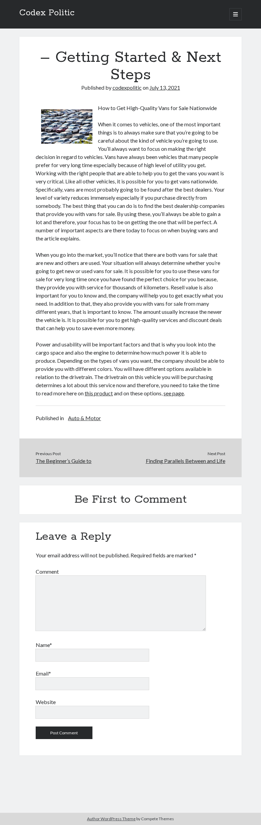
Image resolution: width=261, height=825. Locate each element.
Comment (47, 571)
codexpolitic (127, 87)
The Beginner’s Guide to (63, 461)
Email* (43, 673)
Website (46, 702)
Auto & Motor (84, 418)
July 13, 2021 (165, 87)
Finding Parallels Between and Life (185, 461)
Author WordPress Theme (111, 818)
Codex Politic (46, 12)
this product (99, 393)
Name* (44, 645)
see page (173, 393)
